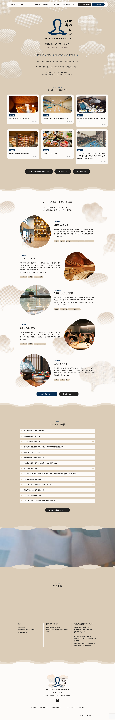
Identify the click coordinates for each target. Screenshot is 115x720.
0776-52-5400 (57, 693)
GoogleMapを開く (23, 632)
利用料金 (37, 5)
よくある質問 (55, 5)
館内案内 (45, 5)
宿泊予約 (81, 707)
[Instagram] (57, 700)
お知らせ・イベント (68, 5)
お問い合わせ (71, 707)
